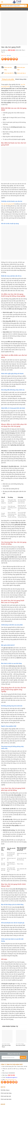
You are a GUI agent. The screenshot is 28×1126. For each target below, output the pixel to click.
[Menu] (2, 2)
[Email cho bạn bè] (11, 59)
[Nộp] (25, 5)
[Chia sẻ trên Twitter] (8, 59)
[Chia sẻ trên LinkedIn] (16, 59)
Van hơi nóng (18, 9)
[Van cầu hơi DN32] (21, 1036)
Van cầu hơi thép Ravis (6, 1046)
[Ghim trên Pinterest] (14, 59)
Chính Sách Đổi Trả (9, 73)
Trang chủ (3, 9)
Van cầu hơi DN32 (20, 1045)
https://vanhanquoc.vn (10, 1079)
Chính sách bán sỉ (21, 73)
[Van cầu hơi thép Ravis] (7, 1036)
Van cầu (25, 9)
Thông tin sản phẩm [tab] (8, 79)
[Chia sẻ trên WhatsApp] (2, 59)
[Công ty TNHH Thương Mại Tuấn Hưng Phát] (17, 2)
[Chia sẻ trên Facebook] (5, 59)
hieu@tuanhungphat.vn (11, 1077)
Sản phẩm (10, 9)
